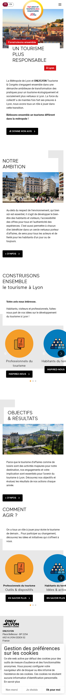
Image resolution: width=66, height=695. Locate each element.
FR (5, 4)
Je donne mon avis (20, 131)
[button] (62, 353)
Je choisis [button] (32, 689)
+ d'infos (10, 254)
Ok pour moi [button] (53, 689)
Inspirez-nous (17, 374)
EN (10, 4)
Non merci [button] (12, 689)
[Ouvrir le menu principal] (59, 4)
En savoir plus (17, 598)
